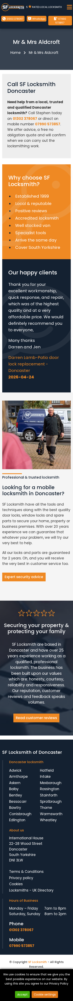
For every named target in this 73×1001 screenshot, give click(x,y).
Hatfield (47, 770)
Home (15, 52)
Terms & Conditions (26, 871)
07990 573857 (60, 20)
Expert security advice (24, 576)
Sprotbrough (51, 801)
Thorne (46, 807)
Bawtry (15, 807)
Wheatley (48, 820)
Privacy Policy (58, 984)
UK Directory (43, 890)
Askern (14, 782)
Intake (45, 776)
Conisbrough (20, 813)
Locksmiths (18, 890)
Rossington (49, 788)
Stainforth (48, 795)
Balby (14, 788)
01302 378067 (14, 19)
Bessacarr (18, 801)
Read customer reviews (36, 717)
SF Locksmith (37, 962)
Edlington (17, 820)
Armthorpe (18, 776)
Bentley (15, 795)
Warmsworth (51, 813)
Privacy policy (21, 877)
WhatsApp (38, 19)
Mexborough (50, 782)
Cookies (16, 884)
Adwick (15, 770)
